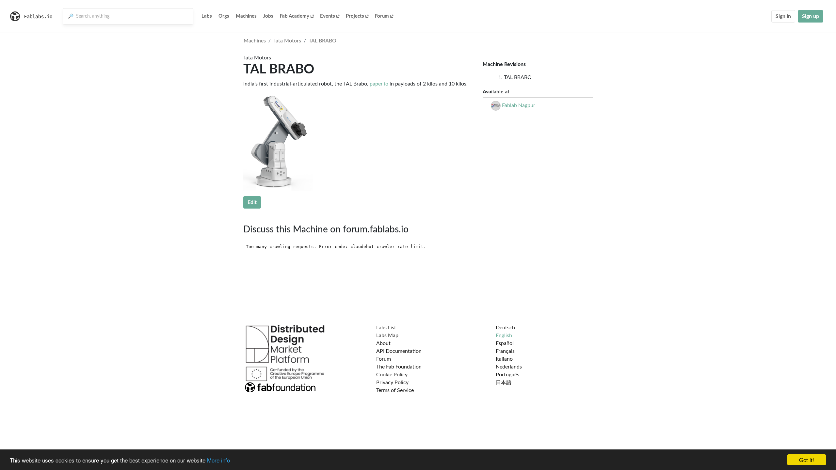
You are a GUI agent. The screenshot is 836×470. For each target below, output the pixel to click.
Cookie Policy (392, 374)
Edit (252, 202)
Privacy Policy (392, 382)
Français (505, 351)
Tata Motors (287, 40)
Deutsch (505, 327)
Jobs (268, 16)
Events (327, 16)
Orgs (223, 16)
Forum (382, 16)
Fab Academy (294, 16)
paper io (379, 83)
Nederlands (509, 366)
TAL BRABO (322, 40)
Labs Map (387, 335)
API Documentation (399, 351)
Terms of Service (395, 390)
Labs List (386, 327)
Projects (355, 16)
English (504, 335)
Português (507, 374)
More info (218, 460)
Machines (246, 16)
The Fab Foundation (399, 366)
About (383, 343)
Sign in (783, 16)
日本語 (503, 382)
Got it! (806, 460)
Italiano (504, 359)
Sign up (810, 16)
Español (505, 343)
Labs (206, 16)
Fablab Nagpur (518, 105)
